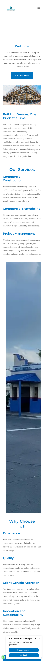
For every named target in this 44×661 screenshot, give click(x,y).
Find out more (22, 75)
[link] (11, 8)
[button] (38, 8)
